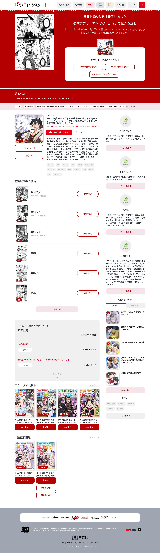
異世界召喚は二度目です (131, 373)
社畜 (49, 174)
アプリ (132, 5)
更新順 (84, 335)
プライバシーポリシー (81, 543)
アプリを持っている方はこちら (104, 74)
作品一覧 (120, 5)
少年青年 (100, 5)
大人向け (110, 408)
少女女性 (109, 5)
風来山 (50, 98)
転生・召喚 (51, 169)
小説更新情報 (23, 437)
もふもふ (50, 165)
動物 (69, 169)
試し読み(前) (46, 488)
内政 (73, 165)
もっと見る (57, 374)
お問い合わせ (95, 543)
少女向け (120, 408)
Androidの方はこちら (120, 67)
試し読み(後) (46, 495)
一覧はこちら (57, 309)
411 (26, 349)
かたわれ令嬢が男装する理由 (132, 342)
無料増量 (78, 5)
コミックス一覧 (29, 148)
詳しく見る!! (126, 148)
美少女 (91, 169)
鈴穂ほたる (69, 98)
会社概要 (69, 543)
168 (26, 365)
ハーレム (65, 165)
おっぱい (77, 169)
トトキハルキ (39, 98)
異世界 (90, 5)
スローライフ (89, 165)
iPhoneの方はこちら (88, 67)
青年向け (131, 403)
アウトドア (61, 169)
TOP (62, 543)
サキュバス (57, 174)
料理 (58, 165)
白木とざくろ (25, 98)
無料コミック (64, 5)
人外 (84, 169)
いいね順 (92, 335)
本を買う (24, 427)
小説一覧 (29, 156)
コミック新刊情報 (25, 385)
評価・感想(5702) (61, 132)
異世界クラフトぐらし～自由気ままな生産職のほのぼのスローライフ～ (132, 360)
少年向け (121, 403)
